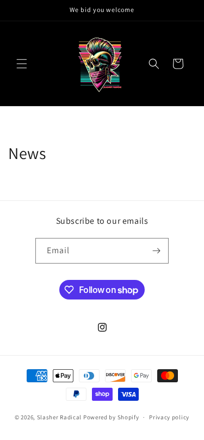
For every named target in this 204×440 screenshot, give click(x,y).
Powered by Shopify (111, 417)
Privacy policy (169, 417)
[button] (22, 64)
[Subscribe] (156, 251)
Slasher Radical (59, 417)
